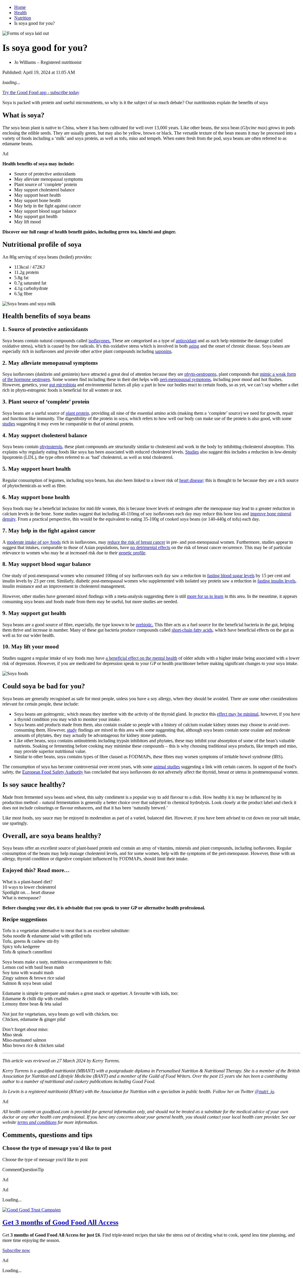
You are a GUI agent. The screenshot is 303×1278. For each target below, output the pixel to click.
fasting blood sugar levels (230, 575)
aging (194, 345)
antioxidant (186, 340)
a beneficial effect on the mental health (141, 658)
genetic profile (132, 552)
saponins (163, 351)
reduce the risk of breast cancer (136, 542)
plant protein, (78, 413)
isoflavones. (99, 340)
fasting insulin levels (276, 580)
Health (20, 12)
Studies (192, 451)
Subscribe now (16, 1250)
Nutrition (22, 17)
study (72, 729)
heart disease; (191, 480)
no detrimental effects (150, 547)
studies (8, 423)
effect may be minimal (237, 714)
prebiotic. (144, 624)
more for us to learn (205, 596)
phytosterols (51, 446)
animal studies (167, 766)
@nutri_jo (264, 1091)
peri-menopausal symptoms (185, 379)
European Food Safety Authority (52, 771)
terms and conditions (37, 1122)
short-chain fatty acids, (193, 629)
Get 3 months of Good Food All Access (60, 1222)
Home (20, 7)
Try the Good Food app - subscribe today (40, 92)
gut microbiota (62, 384)
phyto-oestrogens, (200, 374)
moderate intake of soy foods (34, 542)
